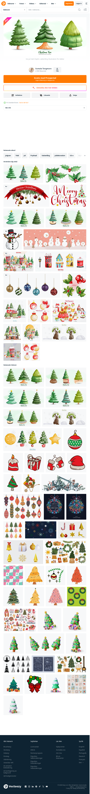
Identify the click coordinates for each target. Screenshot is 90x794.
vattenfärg (46, 155)
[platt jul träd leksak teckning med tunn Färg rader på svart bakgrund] (76, 506)
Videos (31, 4)
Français (80, 759)
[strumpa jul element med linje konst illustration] (55, 462)
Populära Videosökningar (35, 766)
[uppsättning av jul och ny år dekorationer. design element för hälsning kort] (72, 529)
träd (17, 155)
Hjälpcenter (59, 746)
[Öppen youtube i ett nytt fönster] (47, 786)
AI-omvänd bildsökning (8, 766)
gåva (72, 155)
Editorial (43, 4)
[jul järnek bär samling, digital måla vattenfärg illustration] (74, 284)
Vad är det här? (23, 103)
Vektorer (10, 4)
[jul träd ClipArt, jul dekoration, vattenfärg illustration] (24, 217)
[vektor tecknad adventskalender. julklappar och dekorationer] (76, 683)
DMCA (32, 749)
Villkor (70, 786)
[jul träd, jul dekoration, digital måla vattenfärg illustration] (66, 217)
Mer (52, 4)
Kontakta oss (59, 749)
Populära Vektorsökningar (36, 756)
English (80, 746)
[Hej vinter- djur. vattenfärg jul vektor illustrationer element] (12, 351)
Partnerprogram (36, 752)
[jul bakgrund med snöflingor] (40, 529)
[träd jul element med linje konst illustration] (13, 482)
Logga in (79, 3)
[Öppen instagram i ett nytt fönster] (29, 786)
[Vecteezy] (3, 3)
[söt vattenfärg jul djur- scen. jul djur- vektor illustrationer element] (18, 261)
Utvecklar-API (8, 762)
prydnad (34, 155)
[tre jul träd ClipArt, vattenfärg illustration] (24, 376)
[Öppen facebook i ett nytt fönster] (26, 786)
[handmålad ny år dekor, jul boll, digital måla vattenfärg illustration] (31, 351)
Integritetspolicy (79, 786)
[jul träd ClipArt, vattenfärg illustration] (23, 172)
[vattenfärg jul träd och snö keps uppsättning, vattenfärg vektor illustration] (64, 332)
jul (25, 155)
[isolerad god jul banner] (26, 195)
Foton (21, 4)
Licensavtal (34, 746)
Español (80, 749)
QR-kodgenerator (10, 775)
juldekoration (60, 155)
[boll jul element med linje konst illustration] (75, 439)
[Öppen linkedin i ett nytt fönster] (33, 786)
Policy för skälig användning (74, 788)
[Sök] (79, 9)
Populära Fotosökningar (35, 761)
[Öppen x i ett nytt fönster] (43, 786)
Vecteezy (7, 749)
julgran (8, 155)
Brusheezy (7, 746)
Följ (57, 71)
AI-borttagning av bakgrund (10, 771)
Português (81, 752)
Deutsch (80, 755)
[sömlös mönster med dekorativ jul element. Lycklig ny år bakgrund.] (13, 574)
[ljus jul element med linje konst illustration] (13, 462)
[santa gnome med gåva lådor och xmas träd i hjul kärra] (31, 482)
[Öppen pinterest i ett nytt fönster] (36, 786)
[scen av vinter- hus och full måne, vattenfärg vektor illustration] (31, 332)
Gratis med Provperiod (45, 79)
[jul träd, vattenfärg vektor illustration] (66, 376)
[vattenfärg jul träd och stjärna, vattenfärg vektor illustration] (33, 439)
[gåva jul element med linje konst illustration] (34, 462)
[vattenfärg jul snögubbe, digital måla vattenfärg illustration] (69, 310)
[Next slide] (81, 154)
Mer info (8, 107)
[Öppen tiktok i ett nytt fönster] (40, 786)
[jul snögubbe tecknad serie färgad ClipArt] (13, 239)
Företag (6, 755)
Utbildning (7, 759)
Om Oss (58, 752)
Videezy (6, 752)
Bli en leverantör (59, 756)
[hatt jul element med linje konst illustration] (76, 462)
